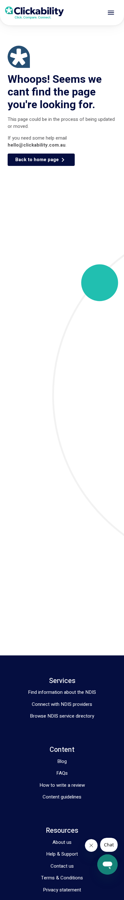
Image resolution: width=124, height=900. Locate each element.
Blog (62, 761)
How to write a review (62, 785)
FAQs (62, 773)
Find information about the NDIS (62, 692)
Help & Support (62, 854)
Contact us (62, 866)
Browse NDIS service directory (62, 716)
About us (62, 842)
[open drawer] (111, 13)
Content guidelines (62, 796)
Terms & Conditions (62, 877)
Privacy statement (62, 889)
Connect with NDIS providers (62, 704)
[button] (41, 160)
